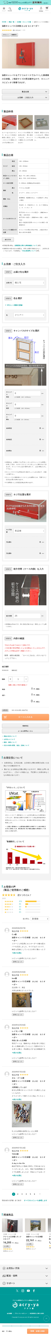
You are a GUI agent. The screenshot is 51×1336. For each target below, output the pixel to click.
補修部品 (26, 726)
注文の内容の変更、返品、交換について (16, 745)
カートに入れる (25, 717)
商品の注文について (10, 736)
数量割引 (14, 34)
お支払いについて (9, 739)
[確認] (48, 1325)
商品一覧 (11, 22)
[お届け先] (2, 1325)
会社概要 (9, 1313)
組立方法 (8, 239)
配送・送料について (10, 742)
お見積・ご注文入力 (26, 97)
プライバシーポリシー (21, 1313)
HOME (4, 22)
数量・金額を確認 (38, 1331)
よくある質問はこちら (25, 731)
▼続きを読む (17, 953)
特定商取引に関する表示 (37, 1313)
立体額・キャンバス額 (24, 22)
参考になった (17, 962)
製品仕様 (25, 92)
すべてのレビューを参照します (35, 1200)
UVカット (6, 34)
